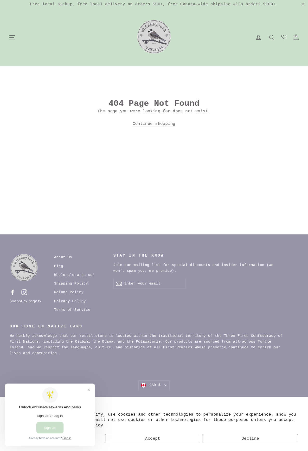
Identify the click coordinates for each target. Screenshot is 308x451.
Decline (250, 438)
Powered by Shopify (25, 301)
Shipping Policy (71, 284)
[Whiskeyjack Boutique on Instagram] (24, 292)
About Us (63, 257)
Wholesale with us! (74, 275)
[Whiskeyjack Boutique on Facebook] (12, 292)
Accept (152, 438)
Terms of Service (72, 310)
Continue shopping (154, 123)
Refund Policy (69, 292)
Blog (58, 266)
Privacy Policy (70, 301)
